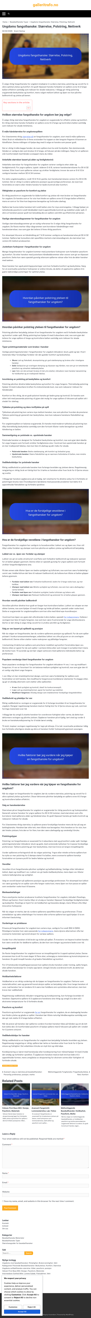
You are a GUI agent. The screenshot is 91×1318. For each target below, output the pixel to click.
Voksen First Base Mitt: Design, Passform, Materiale (23, 1271)
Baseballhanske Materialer (13, 1238)
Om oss (5, 1228)
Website (6, 1192)
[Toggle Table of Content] (27, 108)
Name (5, 1173)
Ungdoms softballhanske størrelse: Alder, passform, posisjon (26, 1268)
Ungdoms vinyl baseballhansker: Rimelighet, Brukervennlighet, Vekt (29, 1263)
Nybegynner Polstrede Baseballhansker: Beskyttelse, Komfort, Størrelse (31, 1266)
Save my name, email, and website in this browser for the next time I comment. (39, 1201)
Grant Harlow (19, 31)
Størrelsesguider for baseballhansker (17, 1243)
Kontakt (5, 1223)
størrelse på (27, 137)
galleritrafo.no (45, 5)
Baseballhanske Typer (10, 1065)
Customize (13, 1307)
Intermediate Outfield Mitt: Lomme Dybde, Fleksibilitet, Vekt (26, 1274)
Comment (7, 1144)
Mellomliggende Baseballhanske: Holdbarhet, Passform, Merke (73, 1111)
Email (5, 1182)
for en (37, 1012)
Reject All (32, 1307)
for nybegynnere (71, 617)
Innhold (5, 1226)
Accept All (22, 1312)
